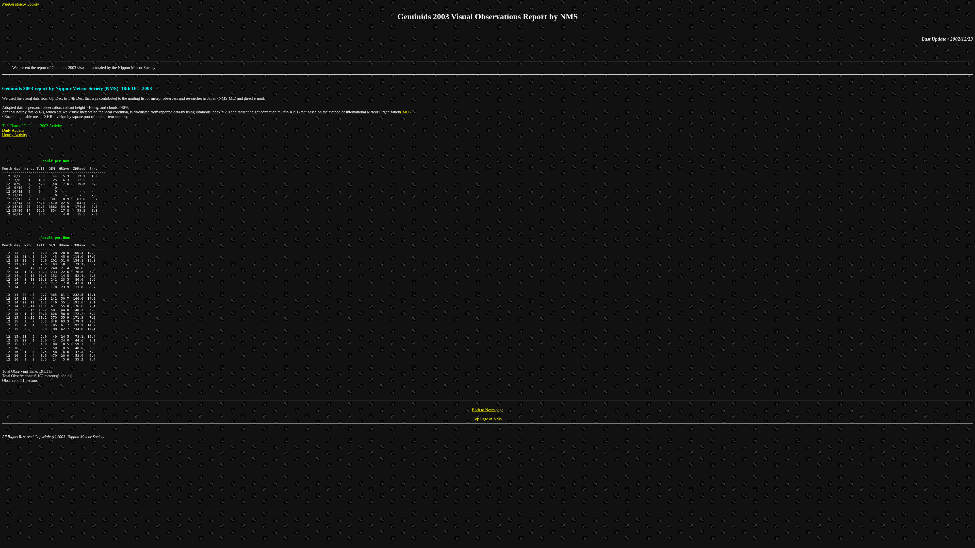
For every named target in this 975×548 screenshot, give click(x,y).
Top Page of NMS (487, 419)
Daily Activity (13, 130)
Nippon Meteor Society (20, 4)
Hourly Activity (14, 135)
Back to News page (487, 410)
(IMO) (405, 112)
